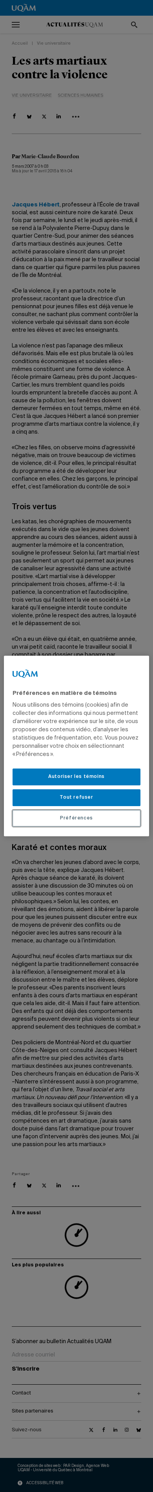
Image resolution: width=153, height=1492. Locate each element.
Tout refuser (76, 797)
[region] (76, 746)
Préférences (76, 818)
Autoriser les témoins (76, 776)
